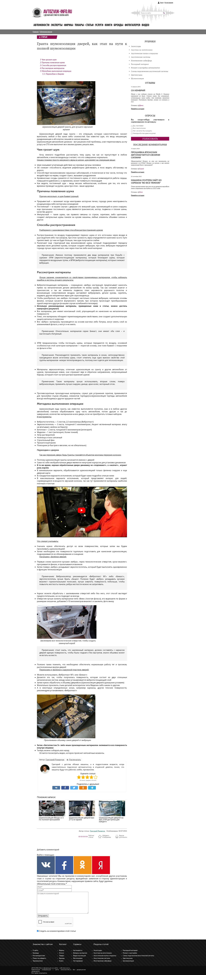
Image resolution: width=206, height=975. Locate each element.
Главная (36, 32)
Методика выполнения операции (55, 71)
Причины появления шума (52, 63)
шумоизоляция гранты (56, 460)
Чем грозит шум (48, 60)
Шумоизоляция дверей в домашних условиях (102, 682)
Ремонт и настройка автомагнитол (145, 68)
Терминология (38, 961)
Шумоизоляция (46, 32)
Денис (141, 105)
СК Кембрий (138, 91)
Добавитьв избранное (106, 836)
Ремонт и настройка (130, 953)
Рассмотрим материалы (52, 68)
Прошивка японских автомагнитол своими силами (145, 155)
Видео (145, 25)
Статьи (89, 25)
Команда (36, 953)
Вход (161, 2)
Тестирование (78, 961)
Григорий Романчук (55, 759)
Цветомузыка (136, 75)
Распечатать (75, 759)
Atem (141, 192)
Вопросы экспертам (80, 953)
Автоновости (41, 25)
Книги (108, 25)
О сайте (35, 950)
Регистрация (169, 2)
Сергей (141, 169)
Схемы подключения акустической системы (138, 956)
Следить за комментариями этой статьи (57, 931)
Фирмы (68, 25)
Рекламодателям (39, 956)
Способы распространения (53, 65)
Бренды (118, 25)
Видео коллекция (79, 956)
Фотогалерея (132, 25)
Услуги (99, 25)
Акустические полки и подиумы (144, 53)
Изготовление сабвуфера (141, 61)
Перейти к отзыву (137, 109)
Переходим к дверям (53, 74)
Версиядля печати (123, 836)
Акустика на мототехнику (142, 50)
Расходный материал (130, 950)
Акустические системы (102, 958)
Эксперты (56, 25)
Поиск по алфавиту (39, 958)
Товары (79, 25)
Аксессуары (136, 46)
